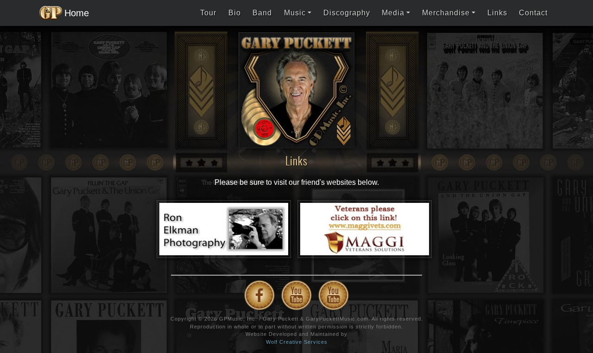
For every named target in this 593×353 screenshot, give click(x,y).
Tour (208, 13)
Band (262, 13)
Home (74, 13)
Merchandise (446, 13)
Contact (533, 13)
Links (497, 13)
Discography (346, 13)
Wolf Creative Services (297, 342)
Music (295, 13)
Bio (234, 13)
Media (393, 13)
